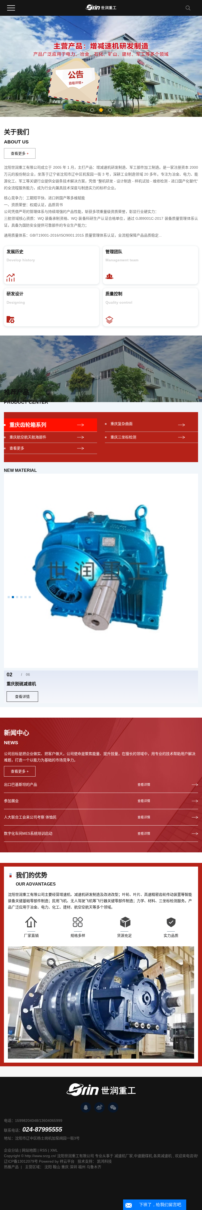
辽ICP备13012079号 (21, 1161)
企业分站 (11, 1150)
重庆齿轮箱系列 (27, 425)
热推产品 (11, 1167)
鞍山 (56, 1167)
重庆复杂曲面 (121, 424)
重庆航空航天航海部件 (27, 437)
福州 (81, 1167)
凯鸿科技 (104, 1161)
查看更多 (20, 153)
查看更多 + (20, 771)
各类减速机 (162, 1156)
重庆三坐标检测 (123, 437)
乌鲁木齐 (94, 1167)
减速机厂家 (123, 1156)
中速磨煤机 (143, 1156)
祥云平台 (67, 1161)
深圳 (73, 1167)
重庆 (65, 1167)
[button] (92, 110)
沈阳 (48, 1167)
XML (54, 1150)
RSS (43, 1150)
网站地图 (29, 1150)
